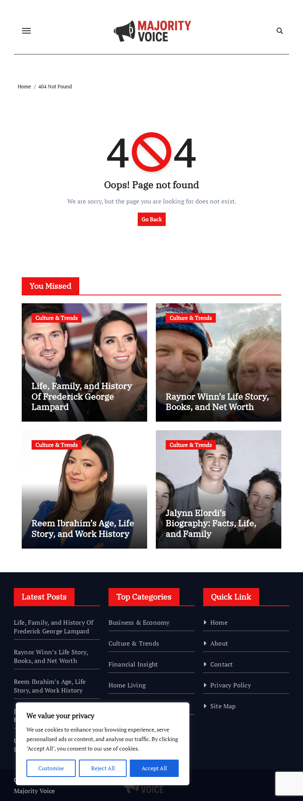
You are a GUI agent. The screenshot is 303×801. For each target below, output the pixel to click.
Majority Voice (34, 790)
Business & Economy (139, 622)
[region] (102, 743)
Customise (51, 768)
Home (219, 622)
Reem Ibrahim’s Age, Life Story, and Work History (83, 528)
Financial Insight (133, 664)
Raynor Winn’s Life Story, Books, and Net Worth (217, 401)
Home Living (127, 685)
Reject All (103, 768)
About (219, 643)
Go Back (152, 219)
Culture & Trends (57, 317)
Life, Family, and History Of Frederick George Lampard (82, 396)
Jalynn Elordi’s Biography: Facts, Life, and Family (211, 523)
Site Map (223, 706)
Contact (221, 664)
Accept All (154, 768)
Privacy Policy (230, 685)
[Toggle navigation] (26, 31)
